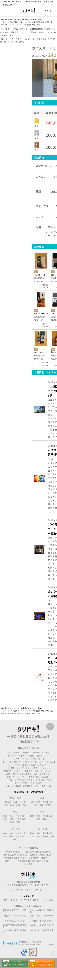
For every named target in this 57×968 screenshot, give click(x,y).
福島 (24, 805)
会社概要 (28, 864)
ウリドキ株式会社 (34, 941)
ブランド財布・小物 (40, 752)
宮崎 (38, 836)
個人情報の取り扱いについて (16, 855)
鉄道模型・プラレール (13, 771)
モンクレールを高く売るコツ (42, 924)
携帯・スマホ (42, 755)
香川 (17, 836)
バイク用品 (19, 780)
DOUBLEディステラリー (41, 313)
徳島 (11, 836)
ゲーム (34, 761)
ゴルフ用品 (39, 780)
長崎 (44, 833)
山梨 (5, 819)
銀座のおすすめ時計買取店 (15, 915)
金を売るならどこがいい (15, 921)
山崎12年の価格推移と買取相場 (14, 925)
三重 (18, 822)
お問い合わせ (45, 858)
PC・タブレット (35, 758)
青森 (15, 802)
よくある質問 (32, 858)
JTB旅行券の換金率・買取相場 (14, 931)
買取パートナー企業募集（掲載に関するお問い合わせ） (28, 861)
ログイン (48, 11)
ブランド (14, 900)
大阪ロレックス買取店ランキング (42, 916)
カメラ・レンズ (20, 758)
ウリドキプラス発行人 (38, 890)
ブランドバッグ (13, 752)
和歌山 (45, 819)
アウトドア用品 (21, 783)
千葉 (35, 805)
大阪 (44, 816)
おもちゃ (28, 771)
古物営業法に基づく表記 (14, 858)
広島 (24, 833)
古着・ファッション (43, 771)
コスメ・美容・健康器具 (39, 777)
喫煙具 (32, 755)
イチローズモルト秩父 (41, 274)
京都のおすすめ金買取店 (42, 921)
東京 (41, 805)
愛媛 (24, 836)
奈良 (38, 819)
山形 (18, 805)
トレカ (21, 764)
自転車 (29, 780)
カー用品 (9, 780)
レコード (12, 764)
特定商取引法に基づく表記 (41, 855)
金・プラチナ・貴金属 (29, 900)
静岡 (24, 819)
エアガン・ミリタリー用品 (18, 767)
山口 (5, 836)
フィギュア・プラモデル (37, 764)
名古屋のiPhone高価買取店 (42, 930)
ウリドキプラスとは (18, 890)
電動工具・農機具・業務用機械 (19, 786)
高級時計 (26, 752)
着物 (8, 774)
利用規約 (29, 852)
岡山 (17, 833)
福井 (24, 816)
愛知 (12, 822)
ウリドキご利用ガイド (14, 852)
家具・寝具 (38, 774)
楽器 (29, 774)
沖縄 (52, 836)
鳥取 (5, 833)
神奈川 (48, 805)
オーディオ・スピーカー (12, 761)
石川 (17, 816)
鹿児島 (45, 836)
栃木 (38, 802)
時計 (6, 900)
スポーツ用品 (35, 783)
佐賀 (38, 833)
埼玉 (50, 802)
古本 (41, 761)
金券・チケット (13, 777)
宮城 (5, 805)
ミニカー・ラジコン (40, 767)
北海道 (8, 802)
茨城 (32, 802)
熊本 (50, 833)
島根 (11, 833)
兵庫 (50, 816)
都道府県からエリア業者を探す (28, 791)
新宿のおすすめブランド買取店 (14, 911)
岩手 (21, 802)
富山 (11, 816)
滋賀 (32, 816)
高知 (15, 839)
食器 (47, 774)
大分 (32, 836)
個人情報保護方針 (43, 852)
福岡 (32, 833)
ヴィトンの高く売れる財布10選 (42, 911)
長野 (11, 819)
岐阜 (17, 819)
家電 (27, 761)
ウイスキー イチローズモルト (41, 352)
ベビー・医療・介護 (42, 786)
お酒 (24, 755)
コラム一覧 (28, 895)
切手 (24, 777)
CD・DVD (49, 761)
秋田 (12, 805)
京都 (38, 816)
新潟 (5, 816)
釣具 (48, 780)
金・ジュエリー (14, 755)
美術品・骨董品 (18, 774)
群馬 (44, 802)
